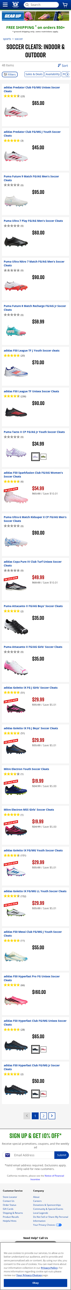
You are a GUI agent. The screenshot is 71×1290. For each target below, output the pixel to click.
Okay (35, 1282)
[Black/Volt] (43, 456)
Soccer (19, 39)
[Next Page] (51, 1115)
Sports (7, 39)
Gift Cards (8, 1209)
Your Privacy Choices (29, 1275)
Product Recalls (11, 1216)
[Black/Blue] (35, 1049)
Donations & (47, 1205)
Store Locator (10, 1197)
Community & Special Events (48, 1209)
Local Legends (41, 1212)
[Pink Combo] (43, 1049)
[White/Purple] (35, 456)
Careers (37, 1201)
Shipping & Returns (13, 1212)
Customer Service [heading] (13, 1190)
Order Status (10, 1205)
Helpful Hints (10, 1220)
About (36, 1197)
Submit (61, 1155)
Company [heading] (38, 1190)
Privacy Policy (49, 1268)
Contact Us (9, 1201)
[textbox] (35, 1155)
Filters (11, 74)
